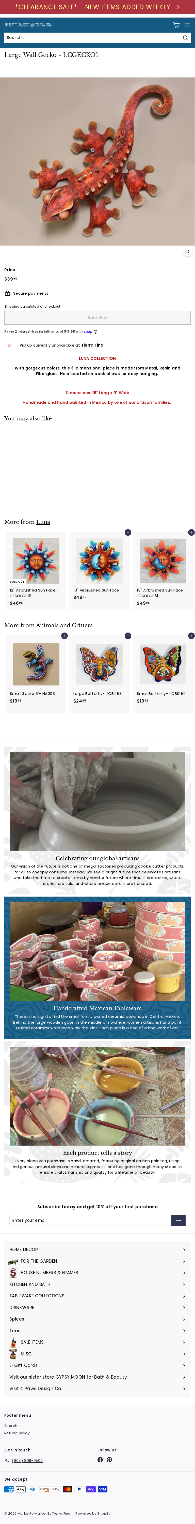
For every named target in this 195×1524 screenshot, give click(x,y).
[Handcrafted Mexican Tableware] (97, 951)
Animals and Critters (64, 625)
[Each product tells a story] (97, 1096)
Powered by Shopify (92, 1513)
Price (9, 270)
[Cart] (176, 25)
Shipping (12, 306)
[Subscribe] (178, 1220)
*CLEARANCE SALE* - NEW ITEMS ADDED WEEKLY (93, 7)
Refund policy (17, 1433)
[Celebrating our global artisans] (97, 801)
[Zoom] (187, 251)
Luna (43, 522)
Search (10, 1425)
